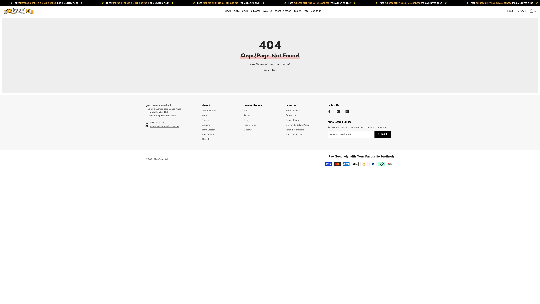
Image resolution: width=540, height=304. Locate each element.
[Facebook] (329, 111)
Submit (382, 134)
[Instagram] (338, 111)
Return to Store (270, 70)
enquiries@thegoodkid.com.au (164, 126)
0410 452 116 (157, 122)
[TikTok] (347, 111)
